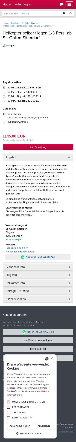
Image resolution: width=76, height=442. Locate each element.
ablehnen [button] (44, 425)
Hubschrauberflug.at (17, 4)
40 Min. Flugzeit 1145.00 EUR (24, 87)
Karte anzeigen (13, 239)
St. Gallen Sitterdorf (30, 23)
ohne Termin (28, 116)
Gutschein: (9, 108)
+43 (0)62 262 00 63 (16, 248)
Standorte (15, 23)
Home (5, 23)
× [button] (51, 358)
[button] (30, 433)
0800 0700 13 (38, 349)
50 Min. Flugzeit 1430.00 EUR (24, 92)
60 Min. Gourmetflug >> (44, 26)
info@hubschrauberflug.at (19, 251)
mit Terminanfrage (18, 121)
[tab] (38, 157)
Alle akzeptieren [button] (20, 425)
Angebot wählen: (13, 82)
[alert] (30, 396)
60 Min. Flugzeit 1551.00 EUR (24, 96)
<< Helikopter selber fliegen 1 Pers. (18, 26)
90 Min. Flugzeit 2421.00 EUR (24, 100)
